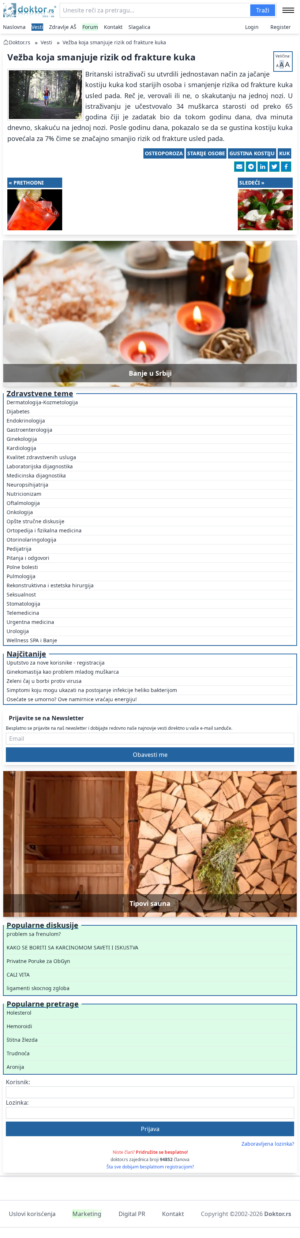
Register (280, 26)
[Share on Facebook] (286, 166)
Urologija (18, 631)
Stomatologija (23, 603)
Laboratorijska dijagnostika (40, 466)
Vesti (37, 26)
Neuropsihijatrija (27, 484)
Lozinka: (17, 1102)
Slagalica (139, 26)
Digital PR (132, 1214)
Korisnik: (18, 1082)
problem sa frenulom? (34, 933)
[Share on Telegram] (251, 166)
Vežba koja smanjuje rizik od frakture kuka (114, 42)
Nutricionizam (24, 493)
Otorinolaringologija (31, 539)
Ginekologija (22, 438)
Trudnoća (18, 1053)
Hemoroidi (19, 1026)
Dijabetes (18, 411)
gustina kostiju (252, 153)
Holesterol (19, 1012)
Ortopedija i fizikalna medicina (44, 530)
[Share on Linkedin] (263, 166)
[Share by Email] (239, 166)
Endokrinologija (26, 420)
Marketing (86, 1214)
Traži (262, 10)
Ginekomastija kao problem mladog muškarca (63, 671)
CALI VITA (18, 974)
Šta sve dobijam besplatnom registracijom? (150, 1167)
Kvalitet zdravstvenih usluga (41, 457)
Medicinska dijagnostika (36, 475)
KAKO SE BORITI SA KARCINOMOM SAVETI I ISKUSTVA (72, 947)
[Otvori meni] (288, 10)
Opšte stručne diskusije (35, 521)
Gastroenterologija (29, 429)
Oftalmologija (23, 502)
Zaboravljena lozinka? (267, 1143)
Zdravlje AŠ (62, 26)
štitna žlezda (22, 1039)
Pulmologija (21, 576)
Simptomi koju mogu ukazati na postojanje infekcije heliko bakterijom (92, 690)
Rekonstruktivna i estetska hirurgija (50, 585)
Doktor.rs (19, 42)
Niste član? (150, 1152)
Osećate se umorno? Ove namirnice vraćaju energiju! (72, 699)
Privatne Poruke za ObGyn (38, 961)
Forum (90, 26)
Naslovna (14, 26)
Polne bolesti (22, 567)
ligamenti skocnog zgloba (38, 988)
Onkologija (20, 512)
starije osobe (206, 153)
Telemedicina (23, 612)
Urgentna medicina (30, 621)
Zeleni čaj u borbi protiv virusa (44, 680)
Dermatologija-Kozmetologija (42, 402)
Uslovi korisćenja (32, 1214)
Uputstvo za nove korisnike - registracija (56, 662)
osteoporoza (164, 153)
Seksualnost (21, 594)
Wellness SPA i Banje (32, 640)
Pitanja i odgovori (28, 557)
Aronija (15, 1066)
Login (252, 26)
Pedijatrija (19, 548)
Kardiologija (21, 448)
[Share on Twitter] (274, 166)
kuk (284, 153)
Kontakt (113, 26)
